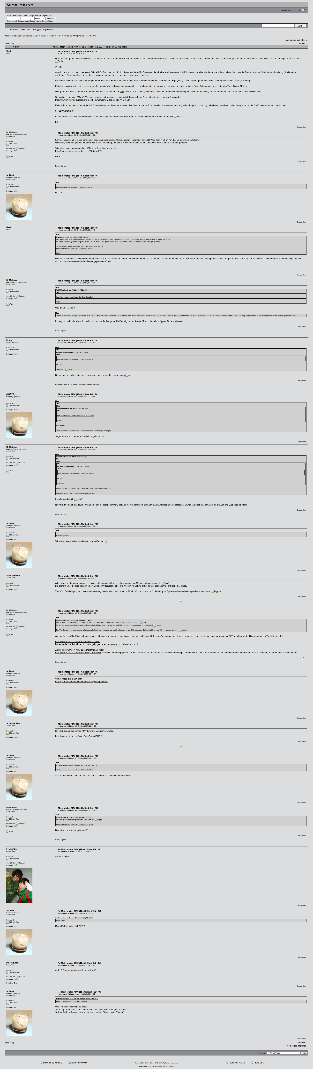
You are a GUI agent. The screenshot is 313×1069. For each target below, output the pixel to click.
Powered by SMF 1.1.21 (144, 1063)
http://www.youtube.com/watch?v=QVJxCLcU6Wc (79, 151)
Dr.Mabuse (11, 132)
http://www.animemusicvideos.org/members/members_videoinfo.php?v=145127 (92, 100)
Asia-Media (55, 36)
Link (122, 91)
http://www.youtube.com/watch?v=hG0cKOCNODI (79, 736)
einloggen (32, 15)
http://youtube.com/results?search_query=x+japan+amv (81, 681)
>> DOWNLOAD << (64, 111)
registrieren (47, 15)
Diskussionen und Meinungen (36, 36)
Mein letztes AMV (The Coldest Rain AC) (79, 36)
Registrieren (48, 30)
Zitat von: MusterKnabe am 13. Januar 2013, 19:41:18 (76, 998)
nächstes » (302, 40)
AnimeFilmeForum (13, 36)
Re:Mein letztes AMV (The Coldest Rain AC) (79, 849)
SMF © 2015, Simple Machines (166, 1063)
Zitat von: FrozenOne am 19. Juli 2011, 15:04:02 (74, 918)
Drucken (301, 43)
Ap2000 (10, 175)
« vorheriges (290, 40)
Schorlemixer (13, 575)
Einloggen (37, 30)
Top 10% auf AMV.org (237, 86)
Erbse (9, 340)
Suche (29, 30)
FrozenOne (11, 849)
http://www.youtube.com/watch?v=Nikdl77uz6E (77, 641)
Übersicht (14, 30)
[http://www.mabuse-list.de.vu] (9, 156)
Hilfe (23, 30)
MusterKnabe (13, 963)
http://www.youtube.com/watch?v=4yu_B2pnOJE (78, 652)
